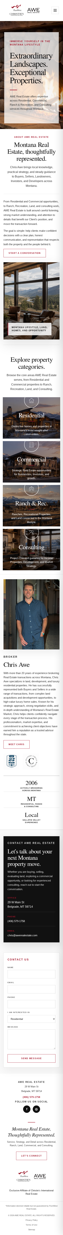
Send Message (31, 1058)
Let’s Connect (31, 1156)
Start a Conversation (25, 253)
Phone (11, 997)
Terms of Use (31, 1225)
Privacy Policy (32, 1220)
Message (13, 1027)
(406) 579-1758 (16, 921)
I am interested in (19, 1012)
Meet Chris (16, 744)
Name (11, 967)
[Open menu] (55, 10)
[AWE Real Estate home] (25, 10)
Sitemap (31, 1230)
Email (11, 982)
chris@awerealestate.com (22, 935)
